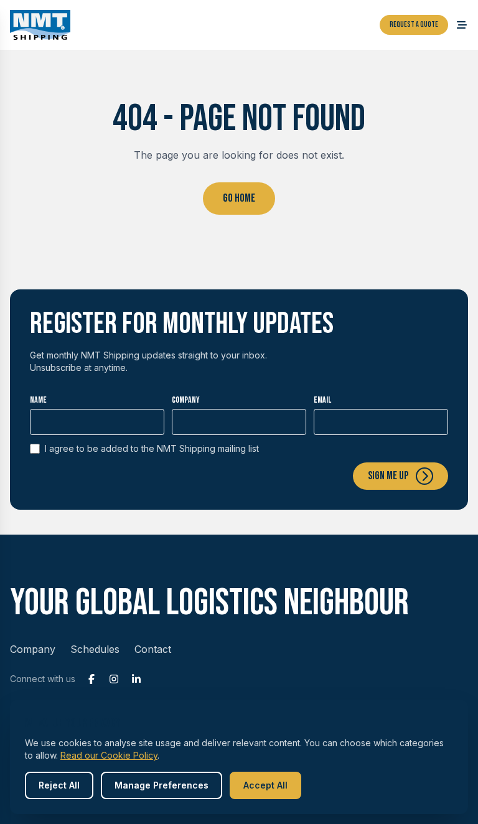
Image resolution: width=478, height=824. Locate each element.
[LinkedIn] (136, 679)
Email (322, 400)
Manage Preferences (162, 785)
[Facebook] (91, 679)
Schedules (95, 649)
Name (38, 400)
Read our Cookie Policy (108, 755)
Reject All (59, 785)
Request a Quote (414, 24)
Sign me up (388, 475)
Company (186, 400)
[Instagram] (114, 679)
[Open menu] (462, 24)
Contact (152, 649)
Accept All (265, 785)
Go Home (239, 198)
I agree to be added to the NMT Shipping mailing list (152, 448)
